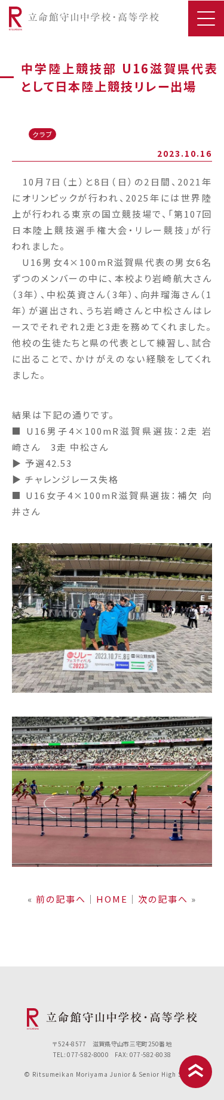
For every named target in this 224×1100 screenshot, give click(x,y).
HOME (112, 899)
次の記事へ (163, 899)
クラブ (42, 134)
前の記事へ (61, 899)
